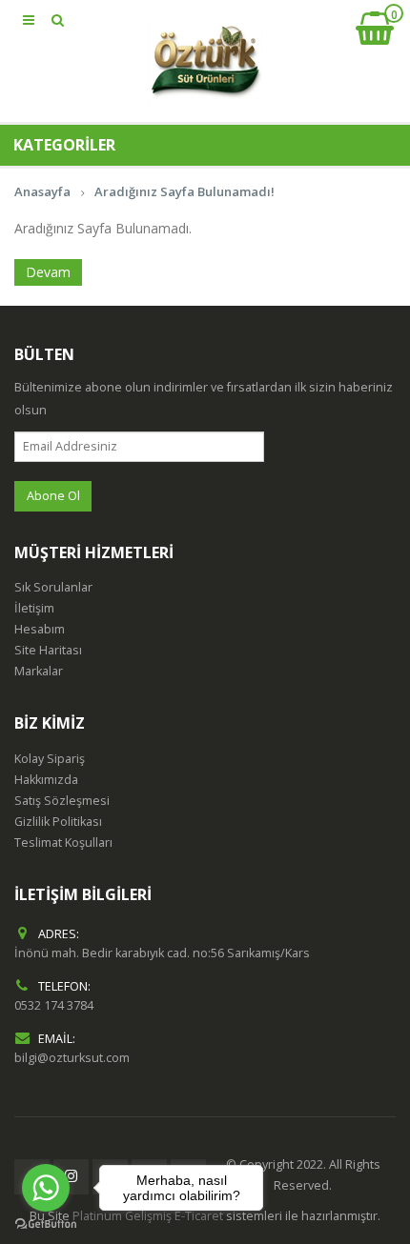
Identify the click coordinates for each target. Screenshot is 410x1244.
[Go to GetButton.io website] (45, 1224)
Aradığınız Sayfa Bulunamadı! (184, 191)
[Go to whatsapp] (46, 1188)
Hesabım (39, 629)
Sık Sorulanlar (53, 587)
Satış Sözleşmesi (62, 801)
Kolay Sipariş (49, 759)
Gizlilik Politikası (58, 821)
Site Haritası (48, 650)
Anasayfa (42, 191)
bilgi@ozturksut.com (72, 1058)
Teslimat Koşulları (63, 842)
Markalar (38, 671)
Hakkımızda (46, 780)
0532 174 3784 (53, 1005)
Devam (48, 272)
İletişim (34, 608)
